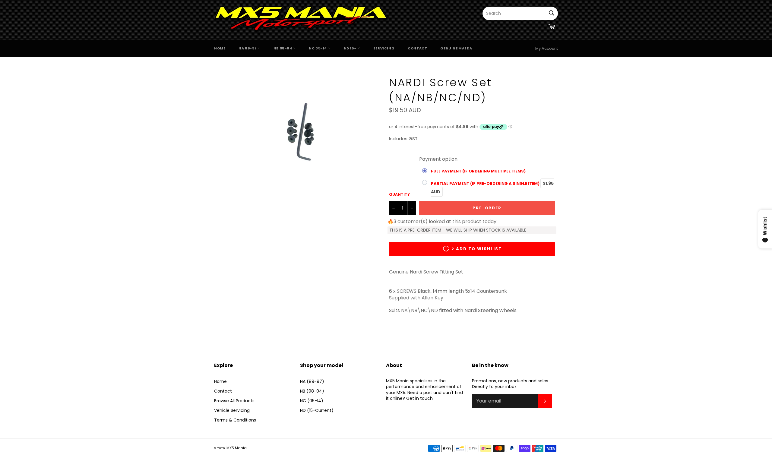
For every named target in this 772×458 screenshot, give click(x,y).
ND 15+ (350, 48)
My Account (546, 48)
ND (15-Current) (317, 410)
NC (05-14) (311, 401)
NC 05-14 (318, 48)
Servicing (383, 48)
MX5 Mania (236, 447)
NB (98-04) (312, 391)
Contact (417, 48)
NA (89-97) (312, 381)
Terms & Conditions (235, 420)
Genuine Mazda (456, 48)
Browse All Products (234, 401)
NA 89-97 (248, 48)
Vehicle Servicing (232, 410)
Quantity (399, 194)
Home (219, 48)
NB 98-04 (283, 48)
